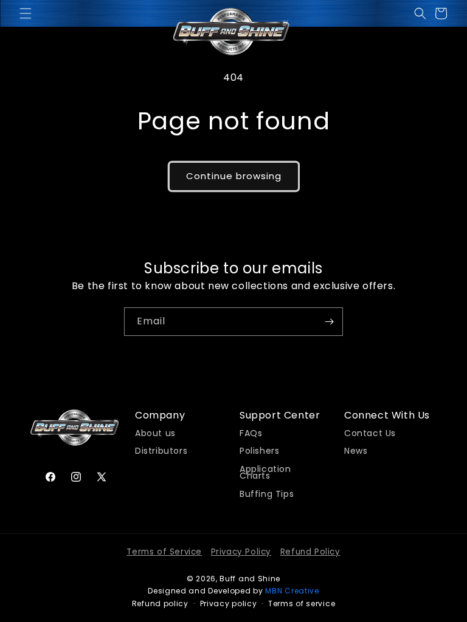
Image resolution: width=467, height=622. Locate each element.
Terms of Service (164, 552)
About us (155, 433)
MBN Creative (292, 591)
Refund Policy (310, 552)
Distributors (161, 449)
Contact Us (370, 433)
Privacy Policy (241, 552)
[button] (25, 13)
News (355, 449)
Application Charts (265, 471)
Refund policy (160, 603)
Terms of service (301, 603)
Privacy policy (228, 603)
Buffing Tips (267, 492)
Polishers (259, 449)
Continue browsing (234, 175)
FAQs (251, 433)
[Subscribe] (329, 321)
